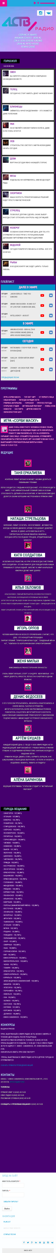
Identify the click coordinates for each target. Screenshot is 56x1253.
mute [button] (38, 2)
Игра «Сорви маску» (12, 397)
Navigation (3, 3)
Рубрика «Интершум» (13, 403)
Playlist (7, 1222)
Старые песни (10, 1234)
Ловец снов (50, 406)
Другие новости (33, 409)
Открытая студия (11, 406)
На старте (19, 409)
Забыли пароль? (11, 1202)
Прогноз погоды (44, 403)
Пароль (6, 1191)
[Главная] (28, 24)
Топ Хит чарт (30, 397)
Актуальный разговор (32, 406)
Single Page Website (12, 1228)
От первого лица (46, 397)
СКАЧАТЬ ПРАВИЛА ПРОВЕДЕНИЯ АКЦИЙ (17, 1065)
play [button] (35, 2)
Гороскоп (29, 403)
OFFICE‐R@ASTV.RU (17, 1082)
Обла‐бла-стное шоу (13, 412)
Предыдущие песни (10, 377)
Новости (7, 409)
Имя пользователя (11, 1181)
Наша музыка (10, 400)
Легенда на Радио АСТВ (29, 400)
